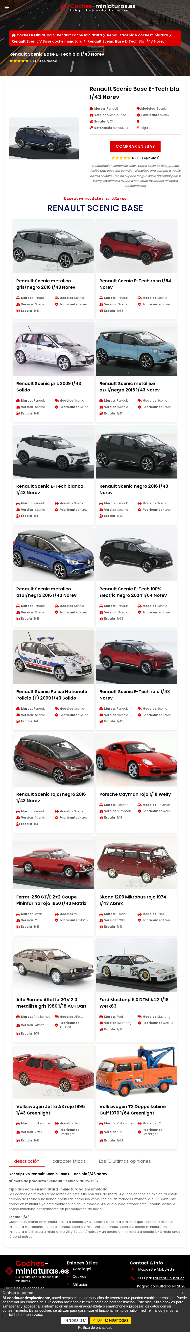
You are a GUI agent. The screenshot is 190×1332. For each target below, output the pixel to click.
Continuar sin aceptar (17, 1293)
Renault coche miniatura (79, 35)
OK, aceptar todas (112, 1320)
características (69, 1161)
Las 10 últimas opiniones (125, 1161)
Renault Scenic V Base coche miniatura (47, 41)
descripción (26, 1161)
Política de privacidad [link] (95, 1327)
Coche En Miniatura (34, 35)
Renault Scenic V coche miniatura (137, 35)
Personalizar (75, 1320)
